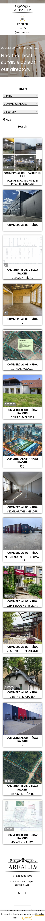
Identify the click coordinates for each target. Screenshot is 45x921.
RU (22, 24)
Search (22, 126)
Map (8, 119)
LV (18, 24)
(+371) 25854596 (22, 32)
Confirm (27, 917)
